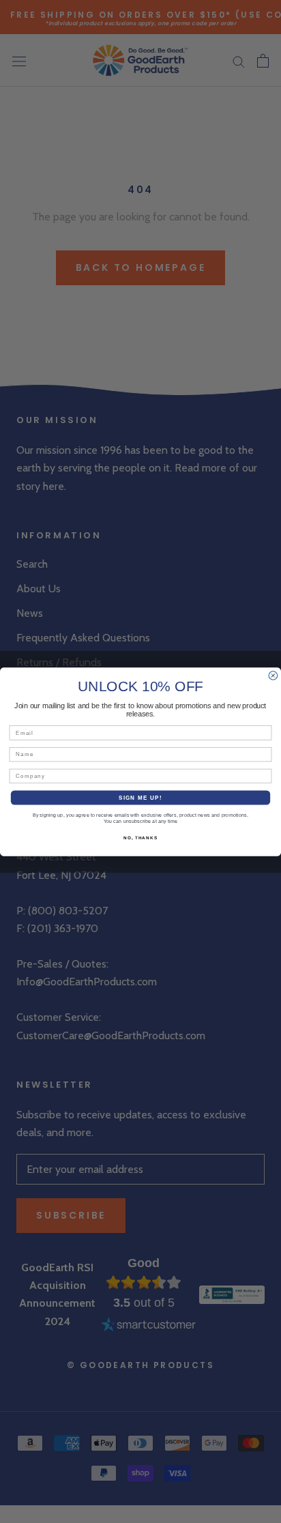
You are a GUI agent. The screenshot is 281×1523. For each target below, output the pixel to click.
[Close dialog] (273, 675)
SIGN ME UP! (140, 797)
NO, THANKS (140, 837)
